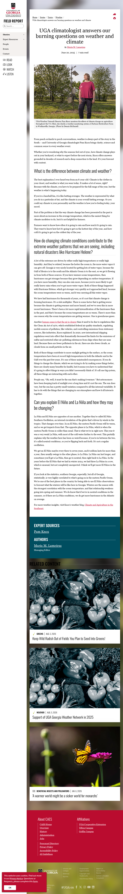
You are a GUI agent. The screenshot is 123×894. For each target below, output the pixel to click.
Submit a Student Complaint (102, 877)
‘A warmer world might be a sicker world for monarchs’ (65, 795)
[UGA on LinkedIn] (93, 887)
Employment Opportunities (84, 870)
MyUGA (65, 876)
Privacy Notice (16, 878)
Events (6, 49)
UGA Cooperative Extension (92, 824)
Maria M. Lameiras (76, 47)
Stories (6, 34)
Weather (58, 17)
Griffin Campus (86, 831)
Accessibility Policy (49, 850)
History (43, 831)
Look (9, 64)
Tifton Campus (86, 828)
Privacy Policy (46, 847)
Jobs (42, 838)
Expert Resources (10, 39)
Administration (47, 835)
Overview (44, 828)
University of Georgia (48, 874)
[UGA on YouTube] (89, 887)
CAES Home (46, 824)
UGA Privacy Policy (86, 879)
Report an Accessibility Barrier (100, 871)
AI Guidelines (46, 854)
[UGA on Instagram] (85, 887)
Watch (10, 69)
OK (10, 887)
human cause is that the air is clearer (59, 322)
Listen (10, 74)
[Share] (114, 14)
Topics (50, 17)
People (6, 44)
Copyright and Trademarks (84, 875)
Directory (66, 874)
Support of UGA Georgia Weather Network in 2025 (62, 717)
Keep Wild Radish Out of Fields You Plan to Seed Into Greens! (68, 638)
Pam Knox (41, 531)
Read (9, 60)
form (35, 881)
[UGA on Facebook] (77, 887)
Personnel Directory (49, 843)
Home (34, 17)
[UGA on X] (81, 887)
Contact (6, 54)
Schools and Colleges (67, 870)
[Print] (114, 18)
